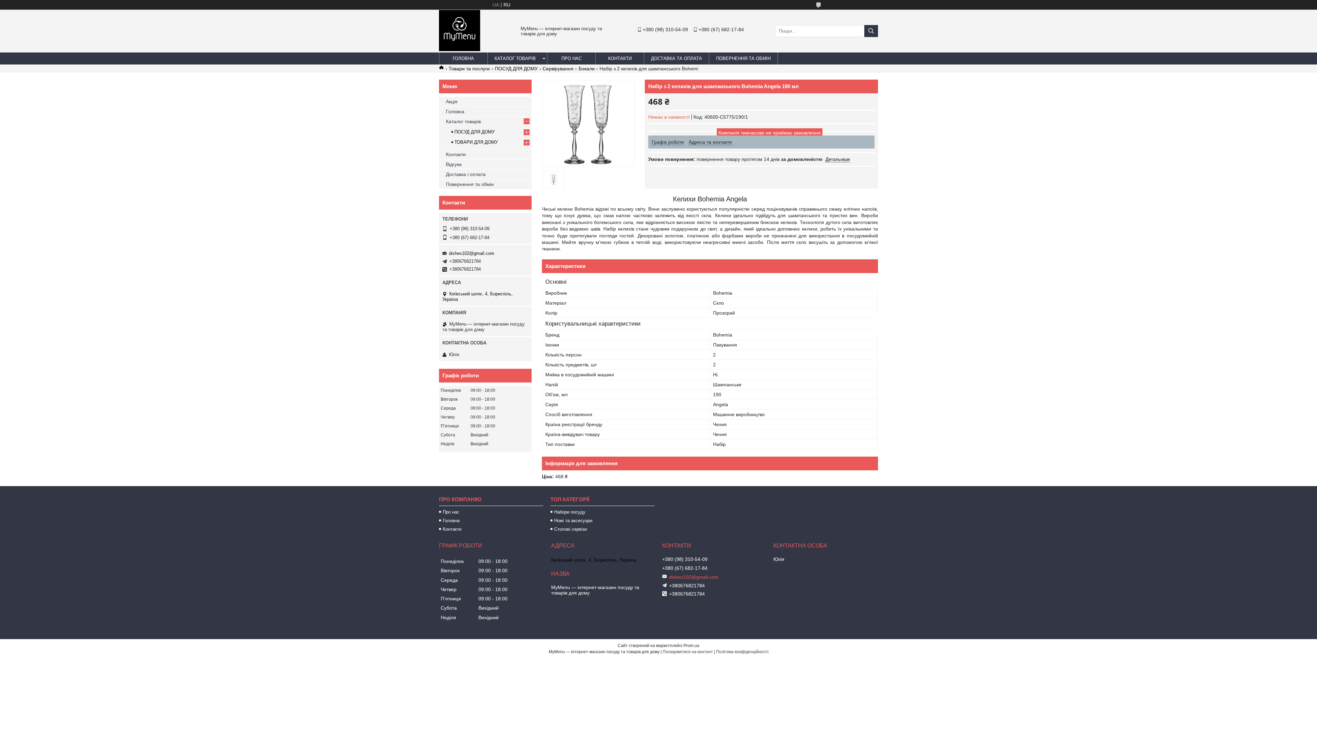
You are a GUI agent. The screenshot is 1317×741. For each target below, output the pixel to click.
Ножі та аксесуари (573, 520)
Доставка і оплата (466, 174)
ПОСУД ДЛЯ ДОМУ (516, 68)
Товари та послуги (469, 68)
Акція (452, 101)
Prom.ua (691, 645)
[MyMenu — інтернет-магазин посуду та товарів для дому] (459, 49)
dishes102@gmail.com (471, 253)
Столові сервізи (570, 529)
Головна (463, 58)
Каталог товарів (515, 58)
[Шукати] (871, 31)
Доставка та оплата (676, 58)
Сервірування (558, 68)
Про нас (571, 58)
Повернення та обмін (743, 58)
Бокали (587, 68)
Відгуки (454, 164)
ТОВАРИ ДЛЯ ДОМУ (476, 142)
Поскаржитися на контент (688, 651)
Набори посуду (569, 512)
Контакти (620, 58)
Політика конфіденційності (742, 651)
